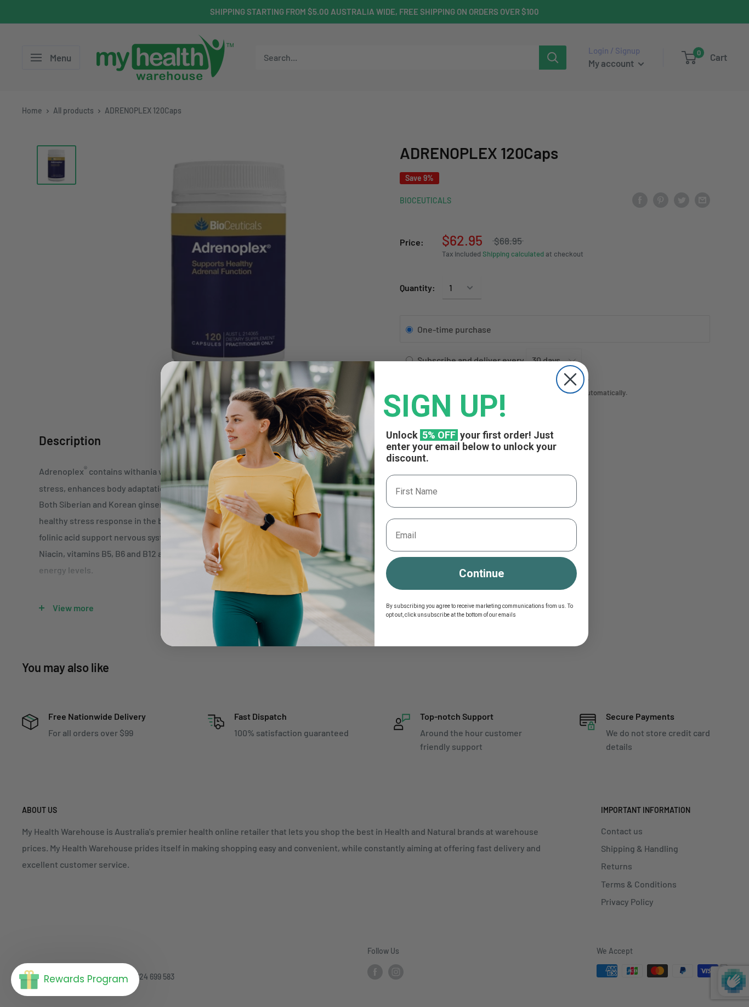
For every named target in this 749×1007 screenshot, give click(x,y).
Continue (481, 573)
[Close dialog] (570, 379)
